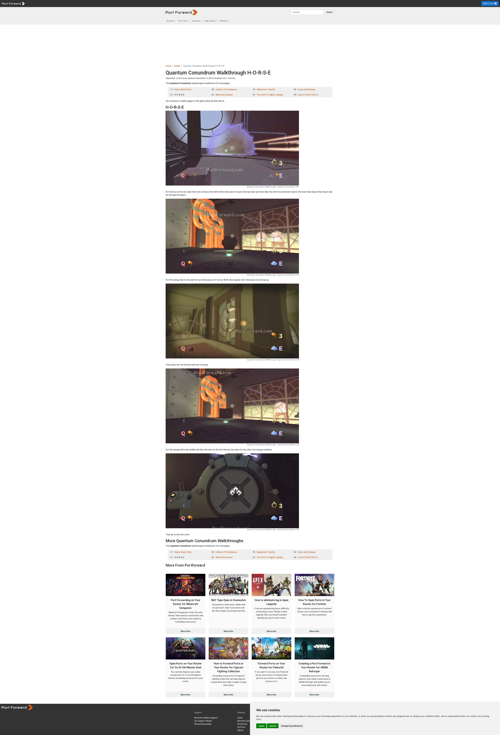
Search (329, 12)
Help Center (69, 3)
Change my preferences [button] (291, 726)
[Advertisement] (250, 44)
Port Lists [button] (183, 21)
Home (168, 66)
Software (57, 3)
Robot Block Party (183, 89)
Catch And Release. (307, 89)
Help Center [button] (210, 21)
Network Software (245, 721)
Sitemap (81, 3)
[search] (88, 3)
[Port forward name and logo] (13, 3)
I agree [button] (261, 726)
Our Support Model (203, 721)
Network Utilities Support (206, 718)
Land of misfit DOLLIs (308, 94)
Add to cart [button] (488, 3)
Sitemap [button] (224, 21)
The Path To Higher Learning (270, 94)
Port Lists (46, 3)
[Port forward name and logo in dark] (182, 12)
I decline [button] (272, 726)
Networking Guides (202, 724)
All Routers (242, 724)
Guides (177, 66)
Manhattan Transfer (266, 89)
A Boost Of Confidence (226, 89)
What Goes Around (224, 94)
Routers (35, 3)
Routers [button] (170, 21)
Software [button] (196, 21)
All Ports (241, 727)
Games (240, 730)
